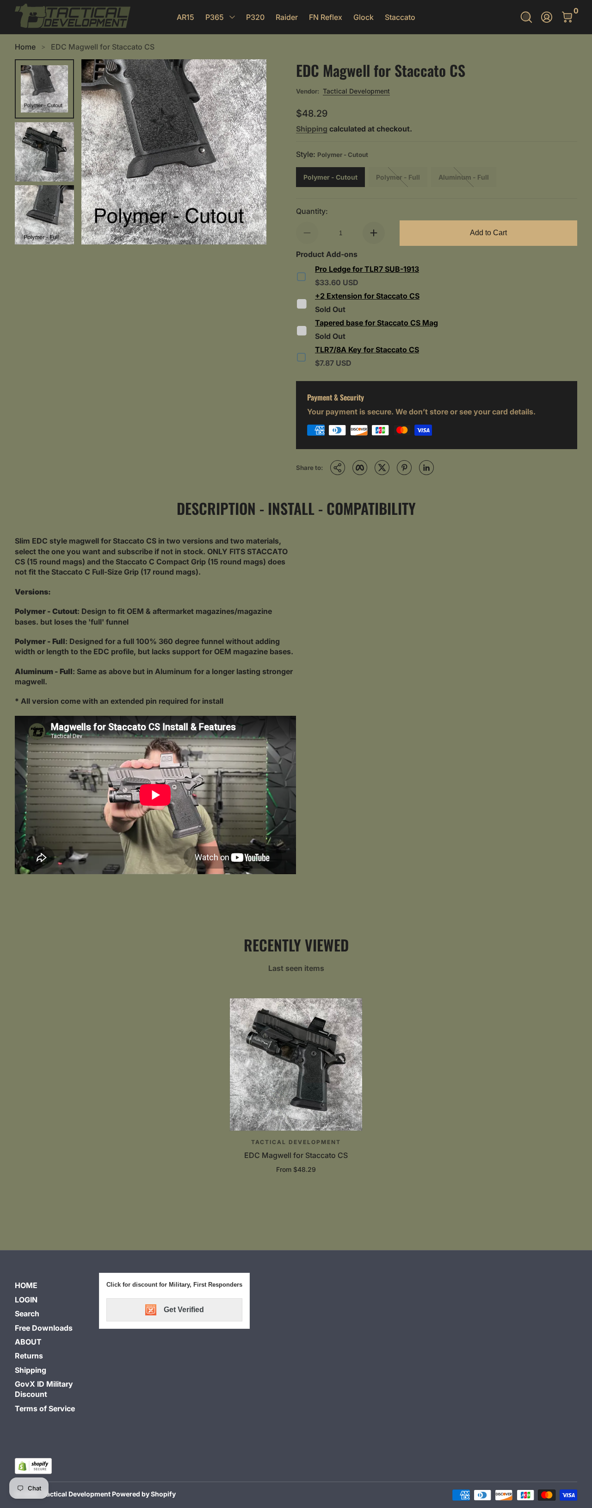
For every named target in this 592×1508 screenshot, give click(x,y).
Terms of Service (45, 1408)
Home (25, 46)
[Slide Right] (248, 152)
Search (27, 1313)
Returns (29, 1355)
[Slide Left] (100, 152)
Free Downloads (44, 1328)
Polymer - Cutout (330, 177)
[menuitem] (53, 1285)
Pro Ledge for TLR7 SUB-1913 (367, 269)
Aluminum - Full (463, 177)
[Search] (526, 17)
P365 (214, 17)
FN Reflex (325, 17)
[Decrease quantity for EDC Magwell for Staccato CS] (307, 233)
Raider (287, 17)
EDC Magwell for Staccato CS (102, 46)
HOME (26, 1285)
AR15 (185, 17)
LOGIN (26, 1299)
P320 (255, 17)
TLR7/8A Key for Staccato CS (367, 349)
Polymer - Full (398, 177)
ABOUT (28, 1341)
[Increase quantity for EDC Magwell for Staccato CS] (374, 233)
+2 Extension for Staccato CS (367, 295)
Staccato (400, 17)
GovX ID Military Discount (44, 1389)
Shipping (311, 128)
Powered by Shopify (144, 1494)
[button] (526, 17)
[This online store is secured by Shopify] (33, 1466)
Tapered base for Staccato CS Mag (376, 322)
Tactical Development (356, 91)
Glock (363, 17)
